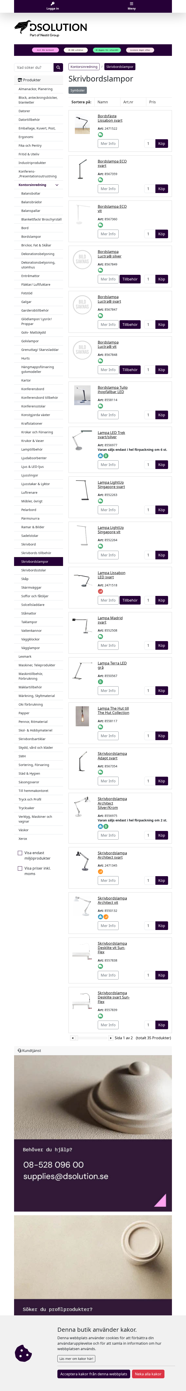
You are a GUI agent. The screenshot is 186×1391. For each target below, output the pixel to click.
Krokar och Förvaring (37, 432)
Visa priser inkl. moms (37, 871)
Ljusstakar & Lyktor (35, 484)
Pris (152, 101)
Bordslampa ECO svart (112, 163)
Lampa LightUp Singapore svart (111, 484)
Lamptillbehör (32, 449)
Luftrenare (29, 492)
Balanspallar (30, 210)
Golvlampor (30, 341)
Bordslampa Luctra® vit (108, 344)
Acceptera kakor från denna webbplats (93, 1373)
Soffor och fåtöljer (35, 596)
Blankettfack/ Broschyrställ (41, 219)
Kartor (26, 380)
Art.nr (128, 101)
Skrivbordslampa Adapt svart (112, 755)
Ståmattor (28, 613)
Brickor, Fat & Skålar (36, 245)
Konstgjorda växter (35, 415)
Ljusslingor (29, 475)
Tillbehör (130, 279)
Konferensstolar (33, 406)
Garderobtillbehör (35, 310)
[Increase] (110, 1038)
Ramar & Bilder (32, 527)
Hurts (25, 358)
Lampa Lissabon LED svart (111, 575)
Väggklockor (30, 639)
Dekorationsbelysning (37, 254)
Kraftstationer (31, 423)
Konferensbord (32, 389)
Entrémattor (30, 276)
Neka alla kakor (148, 1373)
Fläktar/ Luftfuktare (35, 284)
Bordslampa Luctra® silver (110, 253)
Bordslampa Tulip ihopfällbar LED (113, 389)
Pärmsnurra (30, 518)
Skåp (25, 579)
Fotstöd (26, 293)
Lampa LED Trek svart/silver (111, 434)
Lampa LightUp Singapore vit (111, 529)
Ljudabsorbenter (34, 458)
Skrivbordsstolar (33, 570)
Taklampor (29, 622)
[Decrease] (72, 1038)
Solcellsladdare (32, 605)
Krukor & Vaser (32, 441)
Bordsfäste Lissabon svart (110, 118)
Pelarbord (28, 510)
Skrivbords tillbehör (36, 553)
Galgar (26, 302)
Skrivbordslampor (34, 561)
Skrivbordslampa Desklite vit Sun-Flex (112, 948)
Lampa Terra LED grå (112, 665)
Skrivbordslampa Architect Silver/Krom (112, 803)
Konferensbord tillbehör (39, 397)
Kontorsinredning (84, 66)
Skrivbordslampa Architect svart (112, 855)
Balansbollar (30, 193)
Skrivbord (28, 544)
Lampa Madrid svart (110, 620)
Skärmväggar (31, 587)
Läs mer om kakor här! (76, 1358)
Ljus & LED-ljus (32, 466)
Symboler (78, 90)
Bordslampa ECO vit (112, 208)
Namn (103, 101)
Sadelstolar (29, 535)
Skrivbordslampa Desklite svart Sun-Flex (114, 997)
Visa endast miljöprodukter (37, 855)
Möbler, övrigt (31, 501)
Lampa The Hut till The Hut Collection (113, 710)
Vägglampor (30, 648)
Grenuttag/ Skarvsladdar (40, 349)
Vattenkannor (31, 630)
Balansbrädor (31, 202)
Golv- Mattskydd (33, 332)
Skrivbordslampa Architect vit (112, 900)
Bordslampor (31, 236)
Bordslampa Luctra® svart (109, 299)
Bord (25, 228)
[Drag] (77, 1038)
